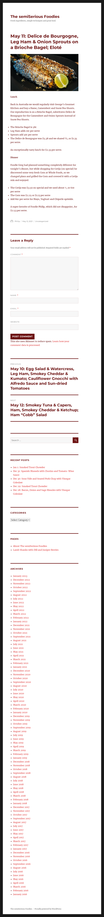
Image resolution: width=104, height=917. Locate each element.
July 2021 (18, 644)
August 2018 (19, 776)
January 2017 (20, 848)
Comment (16, 254)
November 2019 (21, 720)
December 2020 (21, 670)
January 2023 (20, 576)
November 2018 (21, 765)
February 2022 (21, 617)
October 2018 (20, 769)
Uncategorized (41, 221)
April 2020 (18, 701)
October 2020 (20, 678)
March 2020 (19, 704)
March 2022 (19, 614)
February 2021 (20, 663)
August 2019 (19, 731)
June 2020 (18, 693)
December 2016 (21, 852)
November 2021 (21, 629)
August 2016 (19, 867)
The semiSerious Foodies (34, 16)
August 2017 (19, 822)
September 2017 (21, 818)
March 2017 (19, 841)
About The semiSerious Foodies (30, 546)
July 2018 (18, 780)
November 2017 (21, 811)
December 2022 (21, 579)
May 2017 (18, 833)
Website (15, 322)
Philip (17, 221)
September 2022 (22, 591)
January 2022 (20, 621)
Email (14, 308)
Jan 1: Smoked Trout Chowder (29, 467)
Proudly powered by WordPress (48, 909)
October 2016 (20, 860)
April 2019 (18, 746)
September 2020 (22, 682)
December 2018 (21, 761)
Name (14, 295)
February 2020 (21, 708)
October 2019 (20, 723)
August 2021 (19, 640)
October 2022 (20, 587)
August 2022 (20, 595)
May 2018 (18, 788)
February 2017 (20, 845)
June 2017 (18, 829)
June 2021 (18, 648)
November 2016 (21, 856)
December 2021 (21, 625)
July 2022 (18, 598)
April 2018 (18, 792)
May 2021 (18, 651)
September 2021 (21, 636)
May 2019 (18, 742)
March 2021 (19, 659)
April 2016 (18, 883)
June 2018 (18, 784)
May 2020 (18, 697)
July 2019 (18, 735)
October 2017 (20, 814)
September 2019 (22, 727)
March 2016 (19, 886)
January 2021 (20, 667)
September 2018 (21, 773)
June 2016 (18, 875)
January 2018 (20, 803)
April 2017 (18, 837)
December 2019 (21, 716)
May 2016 (18, 879)
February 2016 (20, 890)
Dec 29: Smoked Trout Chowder (30, 486)
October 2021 (20, 632)
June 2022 (18, 602)
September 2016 (22, 864)
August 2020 (20, 686)
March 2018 (19, 795)
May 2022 (18, 606)
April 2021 (18, 655)
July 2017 (18, 826)
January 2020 (20, 712)
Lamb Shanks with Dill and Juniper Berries (35, 549)
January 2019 (20, 757)
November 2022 (21, 583)
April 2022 (18, 610)
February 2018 (20, 799)
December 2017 (21, 807)
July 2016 (18, 871)
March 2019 (19, 750)
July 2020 (18, 689)
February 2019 (20, 754)
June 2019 (18, 739)
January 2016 (20, 894)
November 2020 (21, 674)
